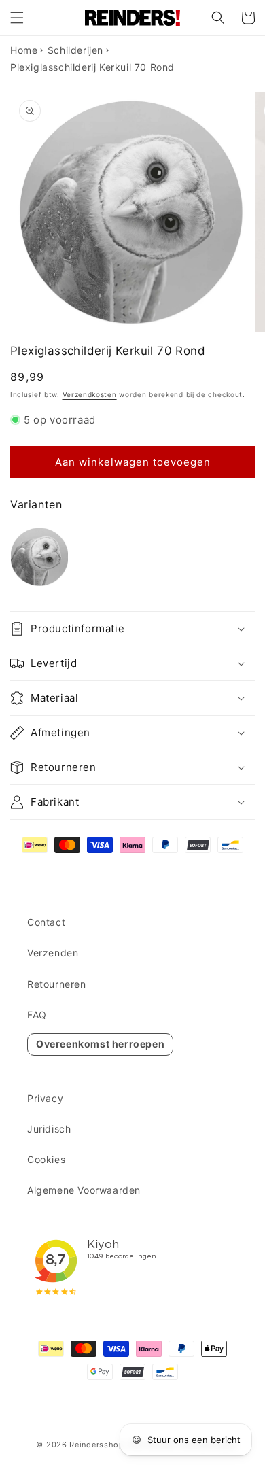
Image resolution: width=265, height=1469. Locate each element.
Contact (46, 922)
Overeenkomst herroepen (100, 1044)
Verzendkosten (90, 394)
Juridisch (49, 1129)
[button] (17, 18)
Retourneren (56, 984)
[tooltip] (39, 557)
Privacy (45, 1098)
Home (23, 50)
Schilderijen (75, 50)
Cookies (46, 1159)
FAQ (37, 1014)
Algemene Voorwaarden (84, 1190)
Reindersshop (96, 1444)
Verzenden (52, 952)
